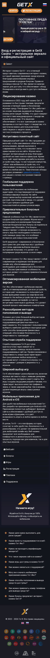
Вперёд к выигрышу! (25, 514)
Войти (13, 10)
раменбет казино (32, 172)
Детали (7, 39)
